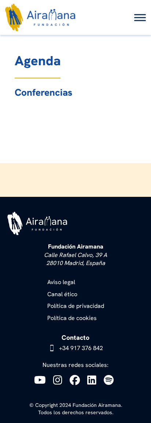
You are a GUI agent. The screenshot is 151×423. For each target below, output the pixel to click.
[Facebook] (76, 380)
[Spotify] (110, 380)
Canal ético (62, 294)
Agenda (38, 60)
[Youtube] (41, 380)
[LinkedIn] (93, 380)
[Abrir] (140, 17)
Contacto (75, 337)
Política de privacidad (75, 306)
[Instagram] (59, 380)
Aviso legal (61, 282)
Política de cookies (72, 318)
